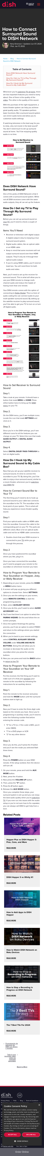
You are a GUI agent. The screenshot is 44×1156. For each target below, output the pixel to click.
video (5, 100)
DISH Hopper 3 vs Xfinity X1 (19, 877)
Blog (12, 59)
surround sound (27, 113)
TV (23, 540)
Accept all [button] (12, 1135)
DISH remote (16, 280)
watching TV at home (26, 92)
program (27, 679)
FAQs (15, 1100)
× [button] (39, 1105)
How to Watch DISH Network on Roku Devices (21, 951)
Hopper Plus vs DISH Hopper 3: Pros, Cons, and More (21, 840)
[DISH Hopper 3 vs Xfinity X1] (22, 871)
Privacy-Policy (8, 1130)
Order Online (22, 1152)
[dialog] (22, 1124)
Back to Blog (22, 1067)
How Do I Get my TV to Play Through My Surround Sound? (21, 79)
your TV (6, 222)
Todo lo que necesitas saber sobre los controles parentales (10, 1058)
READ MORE (11, 848)
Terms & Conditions (32, 1100)
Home (5, 59)
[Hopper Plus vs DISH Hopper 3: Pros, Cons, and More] (22, 833)
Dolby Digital (20, 293)
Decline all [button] (31, 1135)
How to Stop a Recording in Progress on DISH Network (19, 988)
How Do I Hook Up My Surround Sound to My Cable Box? (19, 84)
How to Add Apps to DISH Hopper (18, 913)
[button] (22, 1141)
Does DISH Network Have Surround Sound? (20, 74)
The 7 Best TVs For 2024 (18, 1025)
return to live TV (11, 661)
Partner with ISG (8, 1146)
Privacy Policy (5, 1100)
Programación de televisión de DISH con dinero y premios (12, 1046)
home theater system (11, 107)
